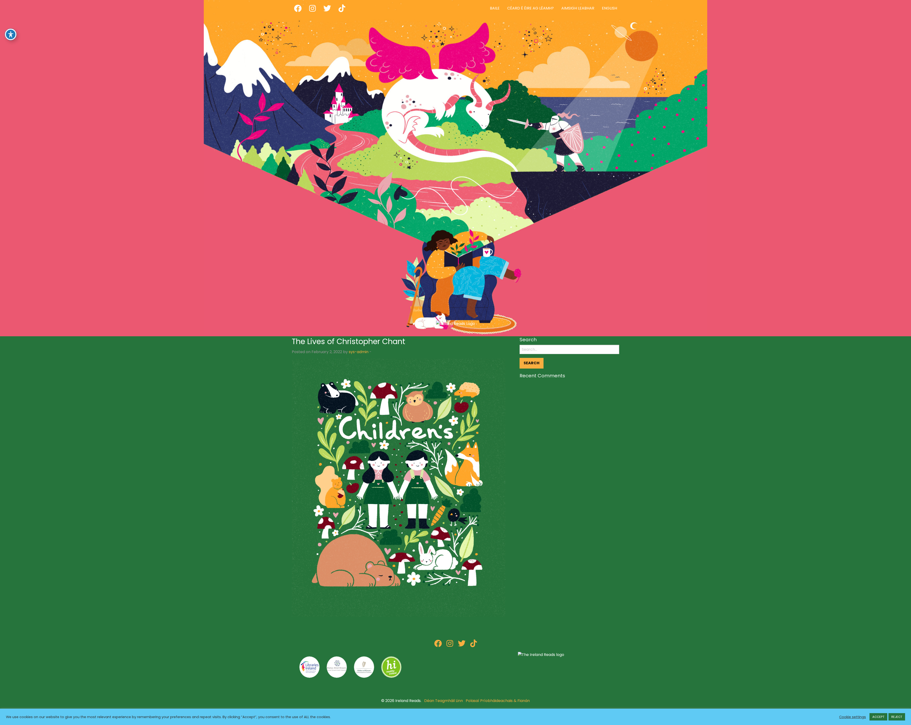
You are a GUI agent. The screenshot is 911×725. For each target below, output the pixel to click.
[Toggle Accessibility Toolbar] (10, 34)
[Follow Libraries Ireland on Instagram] (449, 645)
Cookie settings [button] (852, 717)
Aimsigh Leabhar (577, 8)
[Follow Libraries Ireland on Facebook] (438, 645)
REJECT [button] (896, 717)
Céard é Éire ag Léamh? (530, 8)
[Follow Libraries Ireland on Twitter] (461, 645)
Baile (495, 8)
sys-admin (358, 352)
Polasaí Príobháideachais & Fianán (498, 700)
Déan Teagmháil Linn (443, 700)
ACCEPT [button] (878, 717)
